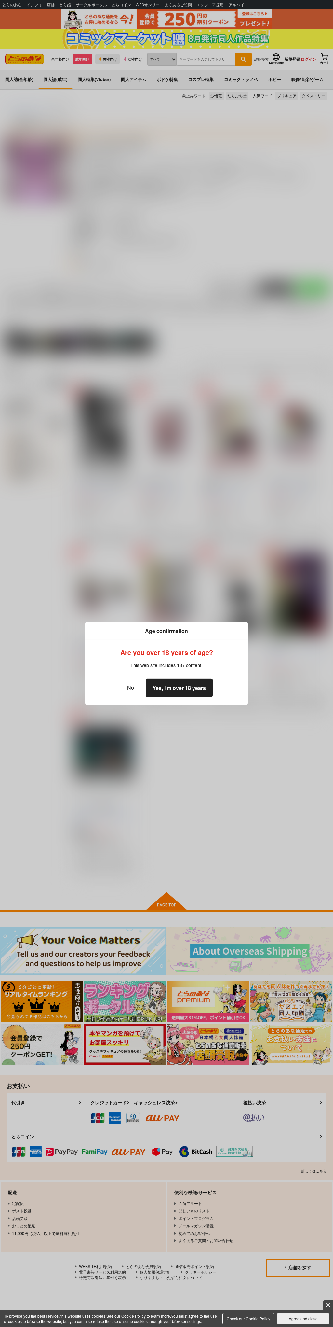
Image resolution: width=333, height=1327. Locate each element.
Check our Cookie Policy (248, 1318)
